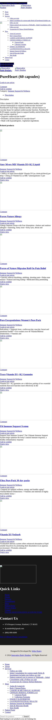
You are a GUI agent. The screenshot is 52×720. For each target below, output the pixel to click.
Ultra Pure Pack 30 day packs (15, 480)
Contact (8, 610)
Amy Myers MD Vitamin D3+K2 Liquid (20, 164)
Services (8, 599)
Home (7, 595)
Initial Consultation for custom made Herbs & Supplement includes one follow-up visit (27, 674)
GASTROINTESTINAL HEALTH (23, 701)
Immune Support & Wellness (19, 91)
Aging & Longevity (17, 686)
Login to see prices (7, 83)
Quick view (4, 180)
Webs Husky (37, 651)
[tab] (28, 95)
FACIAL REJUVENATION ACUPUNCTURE (23, 612)
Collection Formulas (22, 697)
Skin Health (14, 708)
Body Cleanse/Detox (18, 688)
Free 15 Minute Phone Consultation (13, 3)
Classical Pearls (20, 695)
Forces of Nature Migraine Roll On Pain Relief (23, 268)
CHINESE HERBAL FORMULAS (24, 693)
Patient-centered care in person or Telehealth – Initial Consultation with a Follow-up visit (30, 678)
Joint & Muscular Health (19, 706)
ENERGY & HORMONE (20, 699)
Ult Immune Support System (14, 426)
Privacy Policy (10, 608)
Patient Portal (10, 606)
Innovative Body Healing (21, 655)
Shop (7, 603)
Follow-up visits (14, 18)
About (7, 597)
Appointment (10, 601)
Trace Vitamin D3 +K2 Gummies (16, 374)
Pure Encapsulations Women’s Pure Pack (20, 320)
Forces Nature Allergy (11, 216)
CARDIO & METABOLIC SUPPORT (25, 690)
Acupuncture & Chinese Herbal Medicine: (26, 682)
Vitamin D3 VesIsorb (10, 534)
